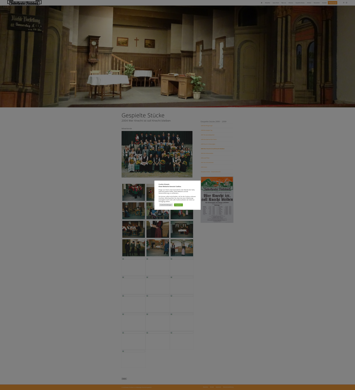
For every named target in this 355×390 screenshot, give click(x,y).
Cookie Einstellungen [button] (166, 205)
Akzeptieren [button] (178, 205)
